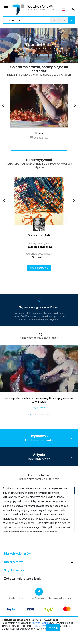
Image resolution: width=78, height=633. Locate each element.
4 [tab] (35, 58)
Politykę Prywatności (43, 625)
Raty (69, 598)
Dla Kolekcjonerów (17, 553)
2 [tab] (30, 58)
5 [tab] (37, 58)
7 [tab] (42, 58)
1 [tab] (28, 58)
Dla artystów (13, 562)
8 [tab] (44, 58)
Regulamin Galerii (17, 598)
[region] (39, 509)
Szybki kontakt (15, 570)
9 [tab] (47, 58)
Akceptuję (52, 627)
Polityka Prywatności (36, 598)
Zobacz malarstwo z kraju (22, 578)
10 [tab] (49, 58)
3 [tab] (33, 58)
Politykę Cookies (41, 623)
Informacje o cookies (56, 598)
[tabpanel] (39, 45)
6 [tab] (40, 58)
